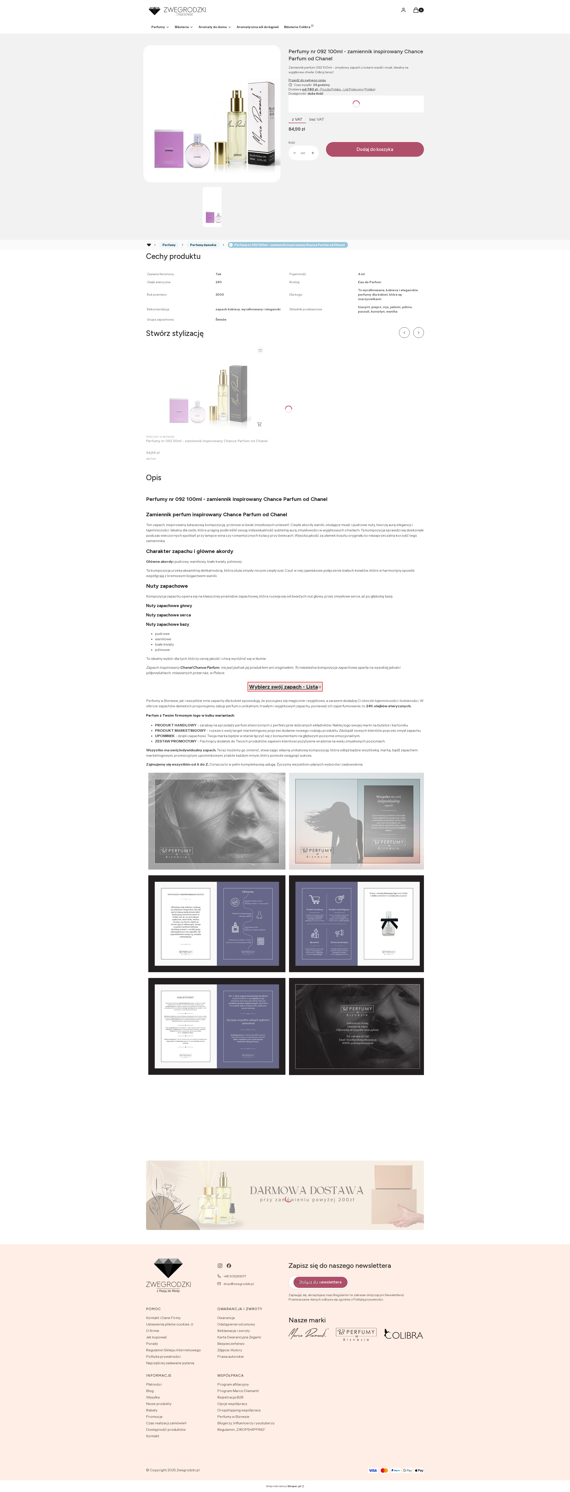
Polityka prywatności (163, 1356)
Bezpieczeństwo (230, 1343)
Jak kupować (156, 1337)
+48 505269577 (235, 1276)
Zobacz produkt (259, 424)
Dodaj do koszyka (375, 149)
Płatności (154, 1384)
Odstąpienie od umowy (236, 1324)
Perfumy (169, 245)
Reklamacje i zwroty (233, 1330)
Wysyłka (153, 1397)
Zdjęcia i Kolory (229, 1350)
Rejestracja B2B (230, 1397)
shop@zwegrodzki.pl (239, 1284)
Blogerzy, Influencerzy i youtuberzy (246, 1423)
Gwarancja (226, 1317)
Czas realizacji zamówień (166, 1423)
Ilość (292, 142)
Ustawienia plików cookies (168, 1324)
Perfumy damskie (203, 245)
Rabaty (151, 1410)
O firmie (152, 1330)
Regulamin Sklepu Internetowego (173, 1350)
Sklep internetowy (283, 1486)
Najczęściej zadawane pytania (170, 1363)
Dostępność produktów (166, 1429)
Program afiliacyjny (233, 1384)
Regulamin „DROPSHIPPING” (241, 1429)
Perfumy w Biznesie (233, 1416)
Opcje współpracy (232, 1403)
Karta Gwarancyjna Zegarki (239, 1337)
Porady (152, 1343)
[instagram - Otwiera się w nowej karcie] (220, 1265)
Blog (150, 1390)
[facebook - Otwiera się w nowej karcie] (229, 1265)
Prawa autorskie (230, 1356)
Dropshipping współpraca (239, 1410)
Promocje (154, 1416)
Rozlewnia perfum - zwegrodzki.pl (149, 245)
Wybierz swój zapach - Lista (283, 686)
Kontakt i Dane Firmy (163, 1317)
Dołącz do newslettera (320, 1282)
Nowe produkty (158, 1403)
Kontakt (152, 1436)
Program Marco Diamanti (238, 1390)
